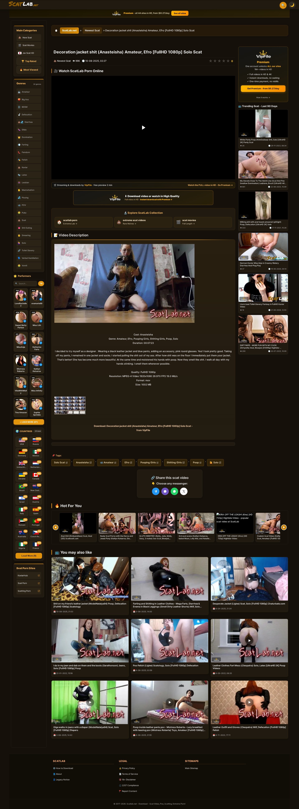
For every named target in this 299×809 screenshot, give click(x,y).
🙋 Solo (214, 462)
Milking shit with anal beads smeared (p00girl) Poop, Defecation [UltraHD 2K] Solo (260, 223)
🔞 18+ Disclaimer (127, 779)
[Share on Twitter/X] (183, 491)
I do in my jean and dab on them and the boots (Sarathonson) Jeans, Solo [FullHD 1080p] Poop (89, 667)
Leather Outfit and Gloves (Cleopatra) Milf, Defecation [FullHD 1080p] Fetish (249, 728)
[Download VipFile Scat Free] (23, 4)
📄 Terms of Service (128, 774)
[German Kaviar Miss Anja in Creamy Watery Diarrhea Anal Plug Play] (263, 247)
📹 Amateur (107, 462)
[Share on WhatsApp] (174, 491)
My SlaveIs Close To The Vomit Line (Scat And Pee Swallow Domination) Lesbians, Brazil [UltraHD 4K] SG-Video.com (262, 182)
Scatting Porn (24, 591)
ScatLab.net (69, 30)
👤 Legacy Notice (61, 779)
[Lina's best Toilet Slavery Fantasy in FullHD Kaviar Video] (263, 288)
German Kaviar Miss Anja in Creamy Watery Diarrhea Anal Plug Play (259, 264)
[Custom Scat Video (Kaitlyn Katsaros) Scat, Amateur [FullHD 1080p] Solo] (274, 523)
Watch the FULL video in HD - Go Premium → (210, 185)
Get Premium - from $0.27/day (263, 88)
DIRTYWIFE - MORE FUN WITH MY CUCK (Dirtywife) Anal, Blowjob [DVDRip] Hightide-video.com (260, 346)
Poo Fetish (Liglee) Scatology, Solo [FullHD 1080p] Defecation (165, 665)
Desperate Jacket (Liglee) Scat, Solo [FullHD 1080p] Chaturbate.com (249, 603)
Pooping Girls (148, 462)
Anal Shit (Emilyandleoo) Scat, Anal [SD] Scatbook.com (76, 537)
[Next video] (284, 527)
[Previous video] (55, 527)
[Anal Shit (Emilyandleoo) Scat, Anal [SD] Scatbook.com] (78, 523)
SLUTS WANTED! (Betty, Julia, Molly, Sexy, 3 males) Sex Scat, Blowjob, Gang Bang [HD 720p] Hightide (155, 538)
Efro (127, 462)
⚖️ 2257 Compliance (129, 785)
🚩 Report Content (128, 791)
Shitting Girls (174, 462)
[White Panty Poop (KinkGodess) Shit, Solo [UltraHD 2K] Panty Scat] (263, 123)
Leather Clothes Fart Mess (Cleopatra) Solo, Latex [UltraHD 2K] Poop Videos (249, 667)
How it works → (263, 97)
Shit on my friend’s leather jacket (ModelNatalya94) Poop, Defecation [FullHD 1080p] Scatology (89, 605)
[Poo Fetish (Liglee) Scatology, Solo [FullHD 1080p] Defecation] (169, 640)
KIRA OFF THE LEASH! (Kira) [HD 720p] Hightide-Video (232, 537)
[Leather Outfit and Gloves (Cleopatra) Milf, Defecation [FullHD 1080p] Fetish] (249, 702)
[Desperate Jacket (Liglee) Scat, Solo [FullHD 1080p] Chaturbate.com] (249, 579)
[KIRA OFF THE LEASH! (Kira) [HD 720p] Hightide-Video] (235, 523)
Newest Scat (92, 30)
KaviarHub (23, 575)
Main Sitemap (191, 768)
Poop (196, 462)
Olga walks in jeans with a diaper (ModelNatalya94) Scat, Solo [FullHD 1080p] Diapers (86, 728)
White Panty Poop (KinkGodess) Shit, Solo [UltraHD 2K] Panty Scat (262, 141)
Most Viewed (29, 69)
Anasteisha (82, 462)
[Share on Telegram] (155, 491)
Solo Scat (59, 462)
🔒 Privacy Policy (127, 768)
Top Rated (28, 61)
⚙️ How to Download (63, 768)
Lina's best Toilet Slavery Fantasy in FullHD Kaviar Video (262, 305)
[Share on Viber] (165, 491)
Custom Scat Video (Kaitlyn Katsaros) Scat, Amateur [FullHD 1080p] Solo (273, 537)
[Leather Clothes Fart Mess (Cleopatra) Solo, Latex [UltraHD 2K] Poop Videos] (249, 640)
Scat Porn (22, 583)
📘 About (57, 774)
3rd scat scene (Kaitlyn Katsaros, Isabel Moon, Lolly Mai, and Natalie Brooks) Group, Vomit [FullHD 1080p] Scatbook (195, 540)
